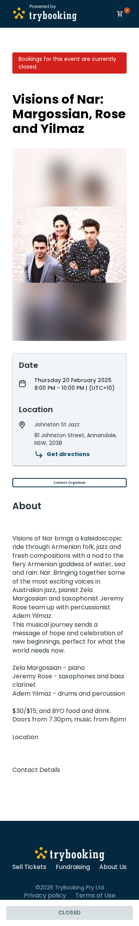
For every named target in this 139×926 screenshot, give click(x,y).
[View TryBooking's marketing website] (70, 855)
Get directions (68, 454)
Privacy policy (45, 895)
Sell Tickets (29, 867)
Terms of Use (95, 895)
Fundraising (73, 867)
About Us (113, 867)
